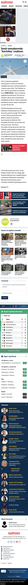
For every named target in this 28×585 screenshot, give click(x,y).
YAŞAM (10, 45)
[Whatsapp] (19, 542)
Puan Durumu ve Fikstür (9, 553)
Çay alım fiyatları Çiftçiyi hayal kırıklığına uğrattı (17, 492)
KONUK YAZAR (13, 522)
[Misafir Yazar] (5, 469)
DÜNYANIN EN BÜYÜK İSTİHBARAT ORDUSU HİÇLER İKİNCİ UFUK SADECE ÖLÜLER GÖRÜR (17, 426)
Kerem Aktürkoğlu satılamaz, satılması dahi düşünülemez (17, 525)
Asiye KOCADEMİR (14, 497)
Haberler (3, 45)
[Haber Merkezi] (5, 221)
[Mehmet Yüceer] (4, 440)
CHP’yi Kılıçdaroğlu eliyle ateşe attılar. (16, 441)
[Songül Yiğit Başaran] (4, 483)
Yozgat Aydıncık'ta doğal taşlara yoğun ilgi (20, 257)
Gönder (4, 297)
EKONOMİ (18, 6)
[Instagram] (14, 542)
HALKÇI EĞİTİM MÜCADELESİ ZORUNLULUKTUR (17, 449)
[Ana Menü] (25, 2)
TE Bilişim (18, 576)
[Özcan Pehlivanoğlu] (4, 433)
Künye (4, 563)
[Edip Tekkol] (4, 456)
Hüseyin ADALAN (14, 423)
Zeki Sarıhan (13, 446)
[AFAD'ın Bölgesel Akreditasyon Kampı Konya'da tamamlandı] (7, 236)
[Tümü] (26, 405)
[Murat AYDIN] (4, 410)
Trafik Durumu (6, 551)
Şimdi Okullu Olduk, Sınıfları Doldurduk (17, 499)
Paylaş (4, 76)
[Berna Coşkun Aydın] (4, 476)
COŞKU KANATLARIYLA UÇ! (16, 512)
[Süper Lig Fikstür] (26, 356)
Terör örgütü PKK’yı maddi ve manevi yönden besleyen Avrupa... (17, 457)
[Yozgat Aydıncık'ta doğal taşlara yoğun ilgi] (21, 251)
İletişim (10, 563)
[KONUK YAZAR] (4, 524)
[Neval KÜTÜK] (4, 511)
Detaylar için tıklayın (14, 350)
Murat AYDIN (12, 408)
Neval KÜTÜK (12, 510)
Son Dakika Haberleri (8, 557)
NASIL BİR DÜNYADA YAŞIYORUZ (14, 464)
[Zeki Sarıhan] (4, 448)
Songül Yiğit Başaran (16, 482)
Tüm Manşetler (7, 555)
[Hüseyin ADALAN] (4, 425)
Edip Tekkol (12, 454)
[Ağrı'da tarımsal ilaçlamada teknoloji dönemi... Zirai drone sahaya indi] (21, 236)
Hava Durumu (6, 548)
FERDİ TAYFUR (15, 471)
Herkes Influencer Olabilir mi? (17, 484)
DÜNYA (26, 6)
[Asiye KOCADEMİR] (4, 498)
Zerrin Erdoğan (14, 461)
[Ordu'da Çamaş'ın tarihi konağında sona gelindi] (7, 267)
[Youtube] (17, 542)
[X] (11, 542)
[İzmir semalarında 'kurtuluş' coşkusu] (14, 66)
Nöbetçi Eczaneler (8, 546)
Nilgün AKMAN (13, 416)
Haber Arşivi (6, 558)
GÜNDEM (4, 6)
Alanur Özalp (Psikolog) (16, 489)
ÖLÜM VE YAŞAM (14, 505)
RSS (4, 571)
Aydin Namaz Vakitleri (8, 550)
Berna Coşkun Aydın (15, 475)
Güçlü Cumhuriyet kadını (16, 477)
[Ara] (23, 2)
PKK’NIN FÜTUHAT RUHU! (16, 434)
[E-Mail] (11, 224)
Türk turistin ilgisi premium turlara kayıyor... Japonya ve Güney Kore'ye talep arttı (7, 258)
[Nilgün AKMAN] (4, 418)
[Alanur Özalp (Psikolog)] (4, 491)
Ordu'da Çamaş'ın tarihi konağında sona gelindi (6, 273)
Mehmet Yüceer (14, 439)
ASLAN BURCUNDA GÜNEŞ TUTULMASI (16, 419)
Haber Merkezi (14, 220)
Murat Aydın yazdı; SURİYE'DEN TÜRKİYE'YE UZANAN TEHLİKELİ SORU (16, 411)
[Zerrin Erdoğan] (4, 463)
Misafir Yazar (15, 468)
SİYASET (11, 6)
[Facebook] (8, 542)
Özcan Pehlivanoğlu (15, 432)
